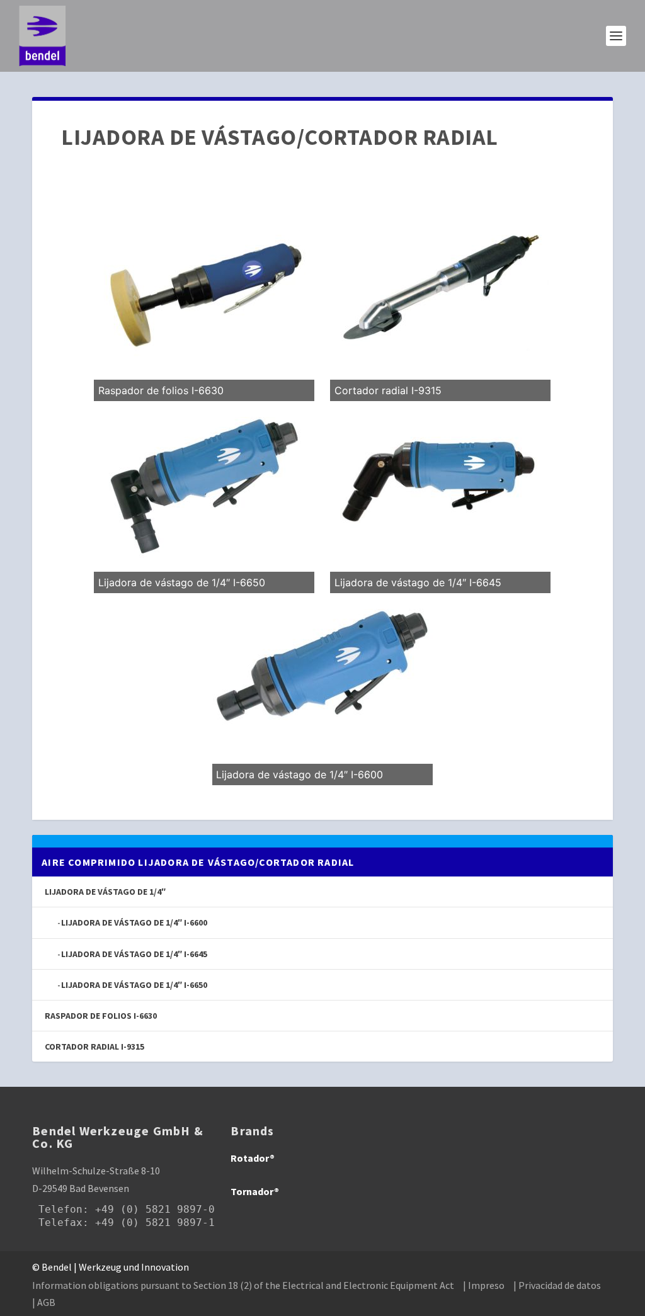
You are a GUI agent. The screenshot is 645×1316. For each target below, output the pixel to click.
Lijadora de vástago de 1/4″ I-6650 (134, 984)
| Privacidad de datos (557, 1285)
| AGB (43, 1302)
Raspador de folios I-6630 (101, 1015)
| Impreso (484, 1285)
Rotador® (253, 1158)
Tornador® (255, 1191)
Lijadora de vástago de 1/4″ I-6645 (134, 954)
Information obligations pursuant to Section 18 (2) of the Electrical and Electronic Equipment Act (243, 1285)
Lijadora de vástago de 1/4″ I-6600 (134, 922)
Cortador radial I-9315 (94, 1046)
